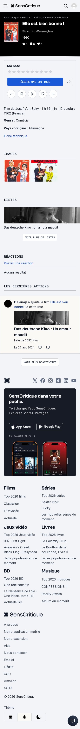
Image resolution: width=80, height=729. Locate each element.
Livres (48, 527)
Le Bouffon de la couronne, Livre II (55, 549)
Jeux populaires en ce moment (20, 560)
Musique (51, 571)
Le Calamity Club (54, 541)
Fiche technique (15, 136)
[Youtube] (73, 381)
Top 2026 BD (13, 578)
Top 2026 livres (53, 535)
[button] (74, 6)
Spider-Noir (50, 502)
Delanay (20, 302)
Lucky (46, 508)
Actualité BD (13, 602)
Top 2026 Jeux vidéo (19, 535)
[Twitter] (35, 381)
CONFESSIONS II (55, 587)
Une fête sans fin (16, 585)
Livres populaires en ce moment (59, 560)
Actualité (10, 518)
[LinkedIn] (66, 381)
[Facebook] (42, 381)
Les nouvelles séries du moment (59, 516)
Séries (48, 488)
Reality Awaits (52, 594)
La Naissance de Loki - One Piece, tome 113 (20, 593)
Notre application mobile (22, 632)
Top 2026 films (15, 496)
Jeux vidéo (15, 527)
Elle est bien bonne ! (56, 17)
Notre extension (16, 639)
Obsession (11, 504)
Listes (10, 199)
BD (7, 571)
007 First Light (14, 541)
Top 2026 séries (53, 496)
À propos (11, 624)
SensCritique (11, 17)
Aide (7, 646)
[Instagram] (50, 381)
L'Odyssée (11, 511)
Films (25, 17)
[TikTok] (58, 381)
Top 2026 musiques (56, 579)
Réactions (13, 256)
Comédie (36, 17)
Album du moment (55, 601)
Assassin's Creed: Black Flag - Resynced (20, 549)
